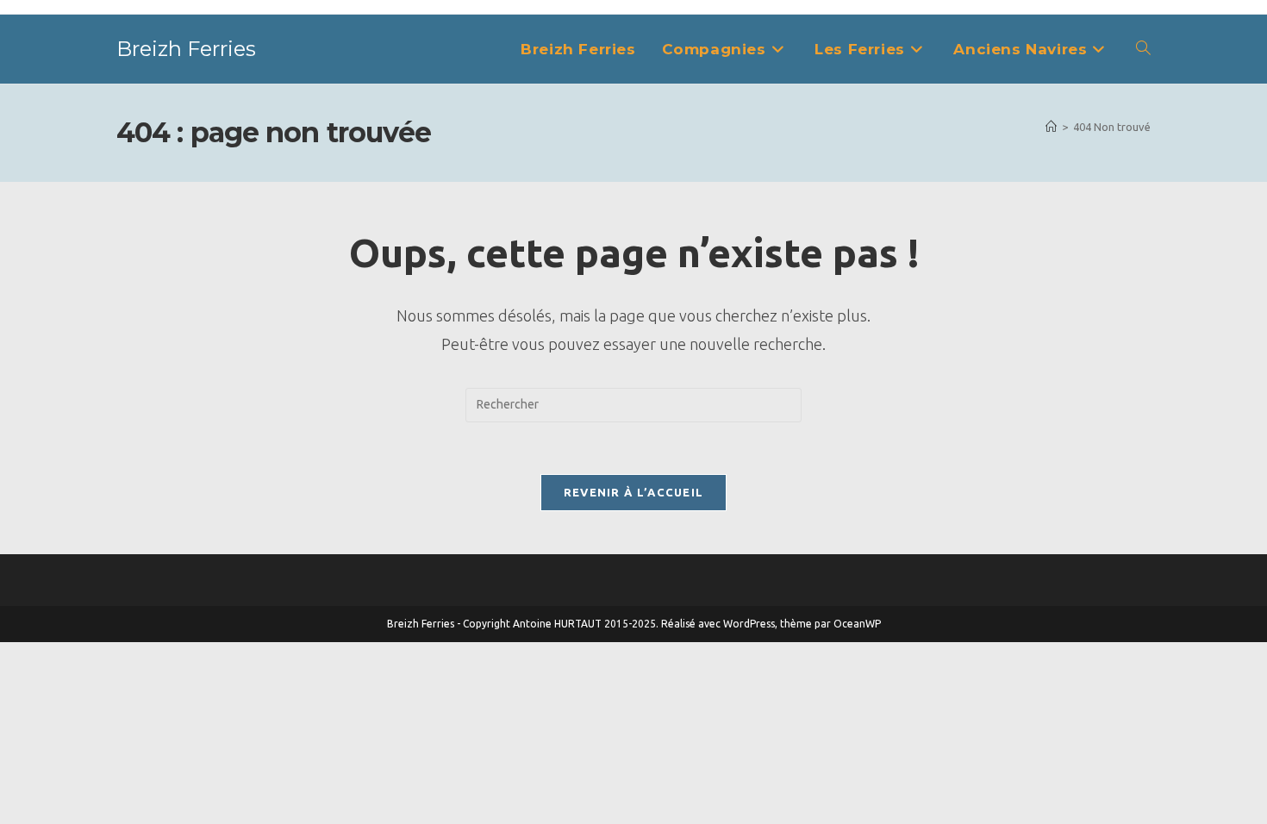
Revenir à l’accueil (634, 492)
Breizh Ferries (186, 48)
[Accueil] (1051, 127)
